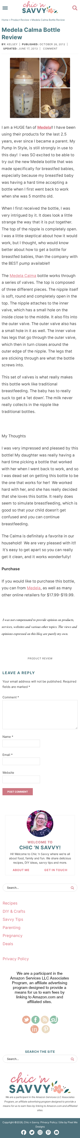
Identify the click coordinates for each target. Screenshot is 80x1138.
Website (8, 773)
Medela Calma (23, 275)
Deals (8, 943)
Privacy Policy (16, 958)
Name (7, 737)
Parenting (12, 927)
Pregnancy (13, 935)
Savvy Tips (13, 919)
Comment (50, 48)
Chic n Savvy (40, 7)
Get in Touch (55, 870)
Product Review (40, 658)
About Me (21, 870)
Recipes (10, 903)
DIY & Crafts (14, 911)
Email (7, 755)
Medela (44, 127)
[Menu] (5, 8)
